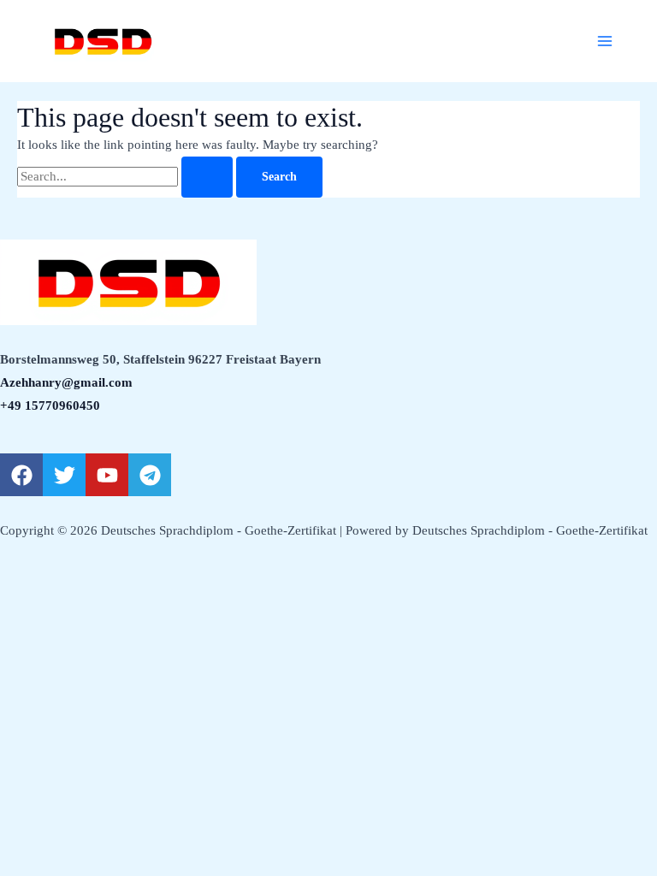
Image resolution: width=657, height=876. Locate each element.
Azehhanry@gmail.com (66, 382)
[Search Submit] (207, 177)
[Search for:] (126, 176)
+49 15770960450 (50, 405)
